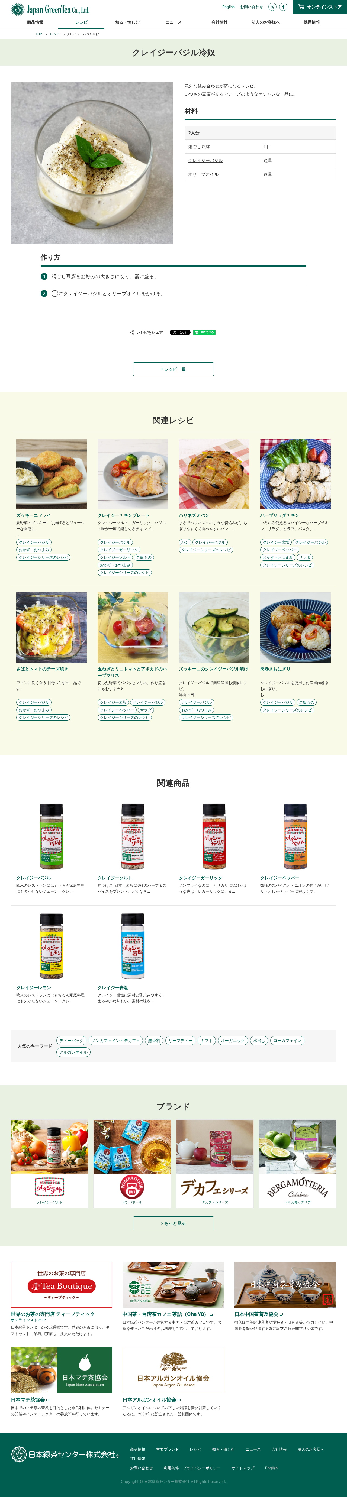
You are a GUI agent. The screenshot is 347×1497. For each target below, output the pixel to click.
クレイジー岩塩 (276, 542)
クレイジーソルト (115, 557)
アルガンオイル (73, 1052)
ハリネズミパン (194, 515)
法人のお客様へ (266, 22)
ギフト (207, 1040)
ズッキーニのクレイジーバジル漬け (213, 668)
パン (185, 542)
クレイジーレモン (33, 987)
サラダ (304, 557)
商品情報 (35, 22)
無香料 (154, 1040)
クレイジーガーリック (119, 549)
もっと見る (175, 1223)
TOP (38, 34)
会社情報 (219, 22)
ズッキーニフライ (33, 515)
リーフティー (180, 1040)
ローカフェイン (287, 1040)
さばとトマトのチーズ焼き (42, 668)
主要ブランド (167, 1449)
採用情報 (312, 22)
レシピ (81, 22)
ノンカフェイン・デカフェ (116, 1040)
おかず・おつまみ (34, 549)
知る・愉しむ (127, 22)
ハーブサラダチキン (279, 515)
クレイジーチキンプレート (124, 515)
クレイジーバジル (205, 160)
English (228, 7)
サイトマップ (243, 1468)
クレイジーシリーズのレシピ (43, 557)
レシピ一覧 (175, 369)
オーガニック (233, 1040)
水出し (259, 1040)
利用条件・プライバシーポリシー (192, 1468)
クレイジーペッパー (280, 549)
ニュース (173, 22)
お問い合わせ (251, 7)
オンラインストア (324, 6)
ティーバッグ (71, 1040)
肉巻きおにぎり (275, 668)
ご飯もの (144, 557)
